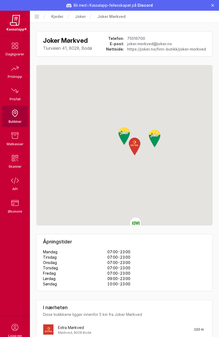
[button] (124, 136)
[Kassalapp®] (37, 16)
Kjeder (57, 16)
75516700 (136, 38)
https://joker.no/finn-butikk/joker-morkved (166, 49)
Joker (80, 16)
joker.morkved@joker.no (149, 43)
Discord (145, 5)
